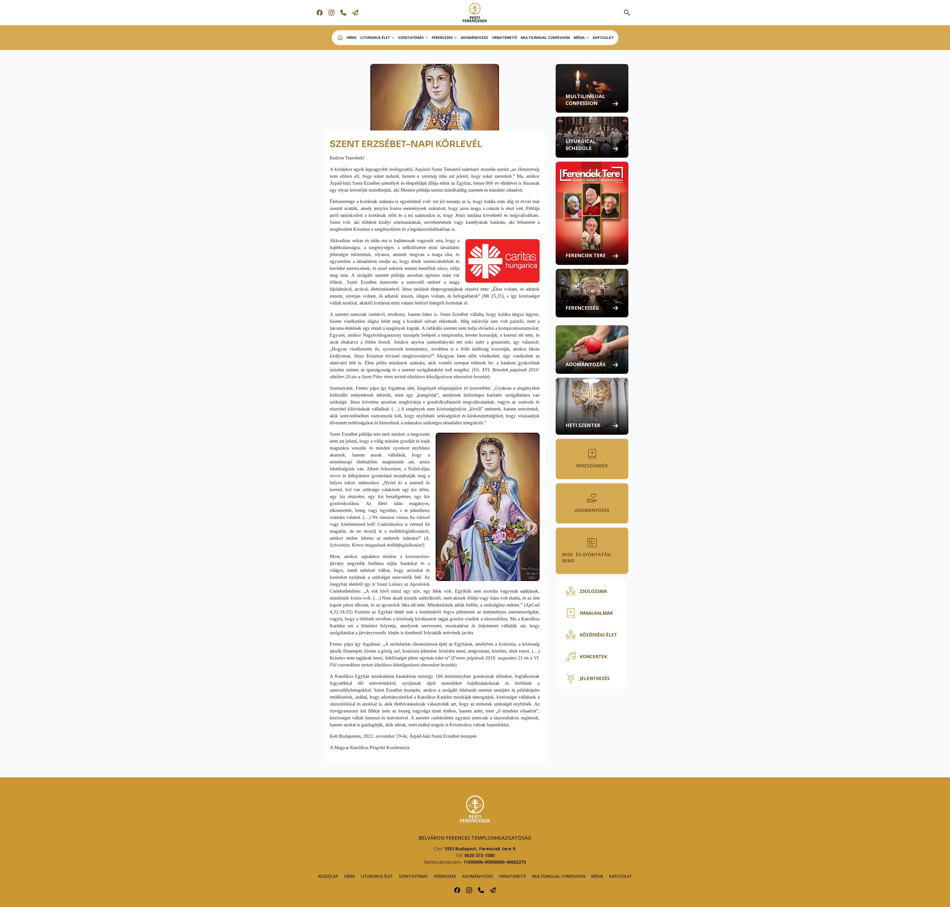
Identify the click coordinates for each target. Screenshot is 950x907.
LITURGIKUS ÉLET (375, 37)
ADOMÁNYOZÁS (474, 37)
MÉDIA (579, 37)
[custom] (320, 13)
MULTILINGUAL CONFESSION (545, 37)
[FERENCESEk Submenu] (456, 37)
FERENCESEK (445, 876)
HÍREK (351, 37)
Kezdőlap (328, 876)
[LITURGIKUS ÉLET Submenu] (393, 37)
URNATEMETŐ (504, 37)
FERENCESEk (442, 37)
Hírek (349, 876)
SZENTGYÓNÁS (411, 37)
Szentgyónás (413, 876)
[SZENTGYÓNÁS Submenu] (427, 37)
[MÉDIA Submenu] (588, 37)
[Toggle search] (626, 12)
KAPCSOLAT (603, 37)
